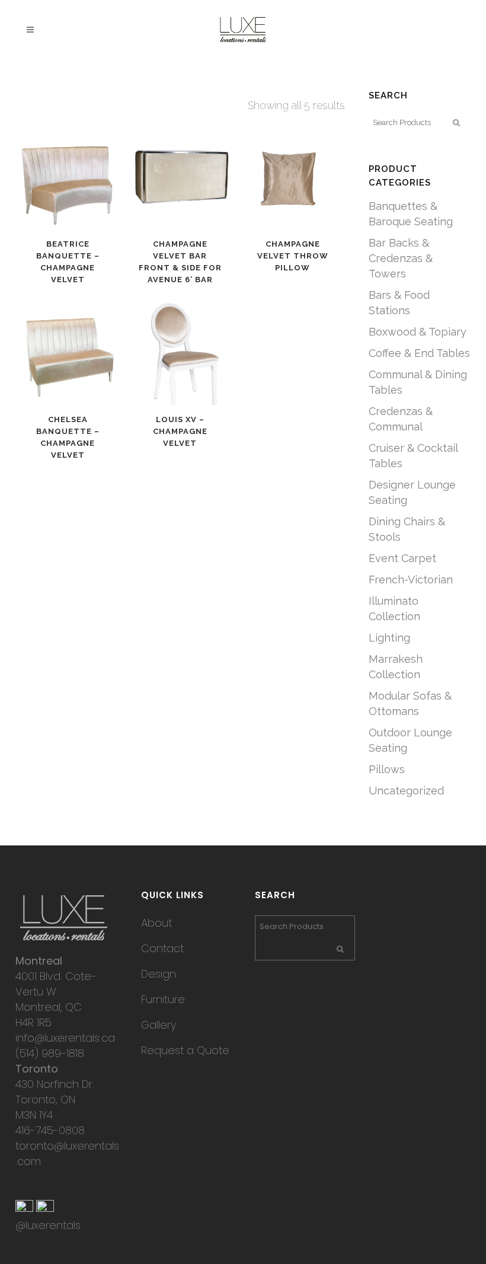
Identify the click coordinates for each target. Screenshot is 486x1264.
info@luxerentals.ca (65, 1037)
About (156, 922)
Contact (162, 948)
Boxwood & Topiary (417, 331)
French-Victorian (411, 579)
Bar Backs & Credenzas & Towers (401, 258)
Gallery (158, 1024)
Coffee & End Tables (419, 353)
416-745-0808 (50, 1130)
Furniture (163, 999)
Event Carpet (402, 558)
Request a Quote (185, 1050)
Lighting (389, 637)
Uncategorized (406, 790)
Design (158, 973)
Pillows (387, 769)
